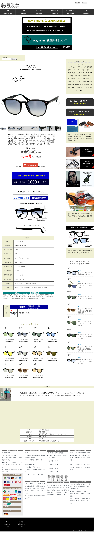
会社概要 (23, 13)
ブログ (23, 10)
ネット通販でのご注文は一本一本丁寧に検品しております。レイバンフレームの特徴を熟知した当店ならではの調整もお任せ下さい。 (80, 216)
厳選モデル (39, 13)
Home (7, 10)
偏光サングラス (8, 13)
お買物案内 (55, 13)
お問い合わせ (54, 10)
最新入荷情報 (70, 13)
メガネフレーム (70, 10)
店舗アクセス (86, 13)
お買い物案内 (7, 524)
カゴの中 (86, 10)
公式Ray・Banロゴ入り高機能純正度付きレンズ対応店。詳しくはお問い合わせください (80, 252)
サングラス (39, 10)
